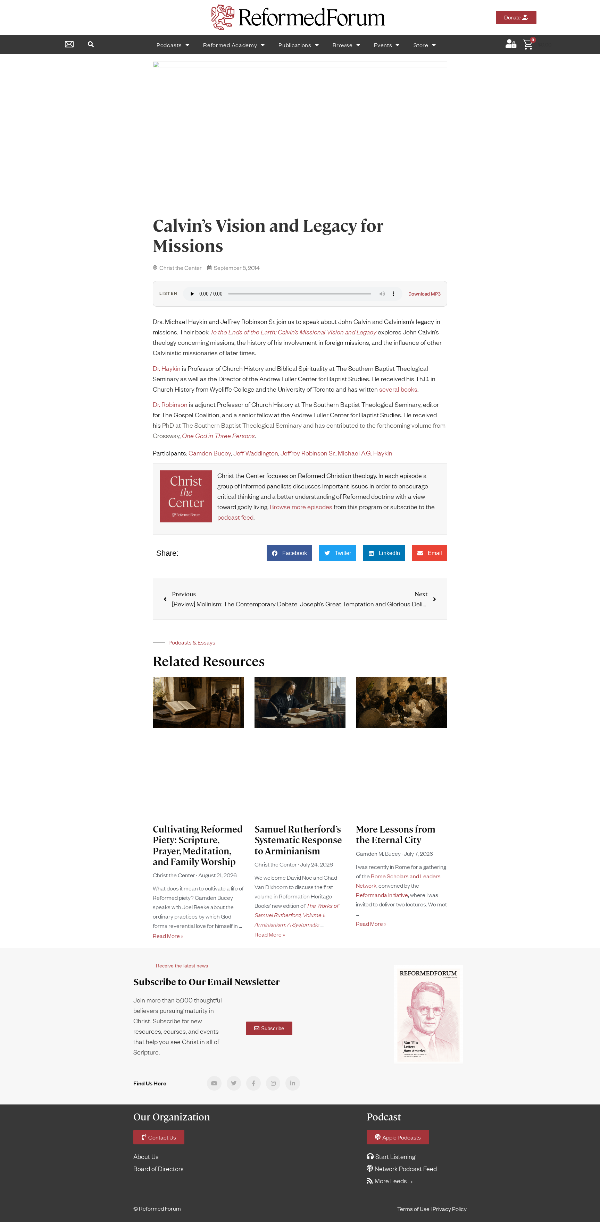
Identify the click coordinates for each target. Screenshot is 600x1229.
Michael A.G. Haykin (365, 453)
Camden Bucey (210, 453)
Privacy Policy (450, 1208)
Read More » (168, 935)
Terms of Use (413, 1208)
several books (398, 389)
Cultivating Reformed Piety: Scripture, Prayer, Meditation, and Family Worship (198, 845)
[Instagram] (273, 1083)
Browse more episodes (301, 506)
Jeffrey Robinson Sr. (308, 453)
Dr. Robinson (170, 404)
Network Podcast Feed (406, 1168)
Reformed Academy (230, 45)
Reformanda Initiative (382, 894)
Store (421, 45)
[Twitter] (234, 1083)
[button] (91, 45)
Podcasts (169, 45)
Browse (342, 45)
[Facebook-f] (253, 1083)
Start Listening (395, 1156)
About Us (146, 1156)
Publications (294, 45)
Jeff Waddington (255, 453)
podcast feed (235, 517)
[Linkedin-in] (292, 1083)
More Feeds (391, 1180)
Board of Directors (158, 1168)
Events (383, 45)
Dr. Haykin (167, 368)
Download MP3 (424, 294)
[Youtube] (214, 1083)
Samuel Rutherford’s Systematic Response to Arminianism (298, 840)
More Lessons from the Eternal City (395, 834)
